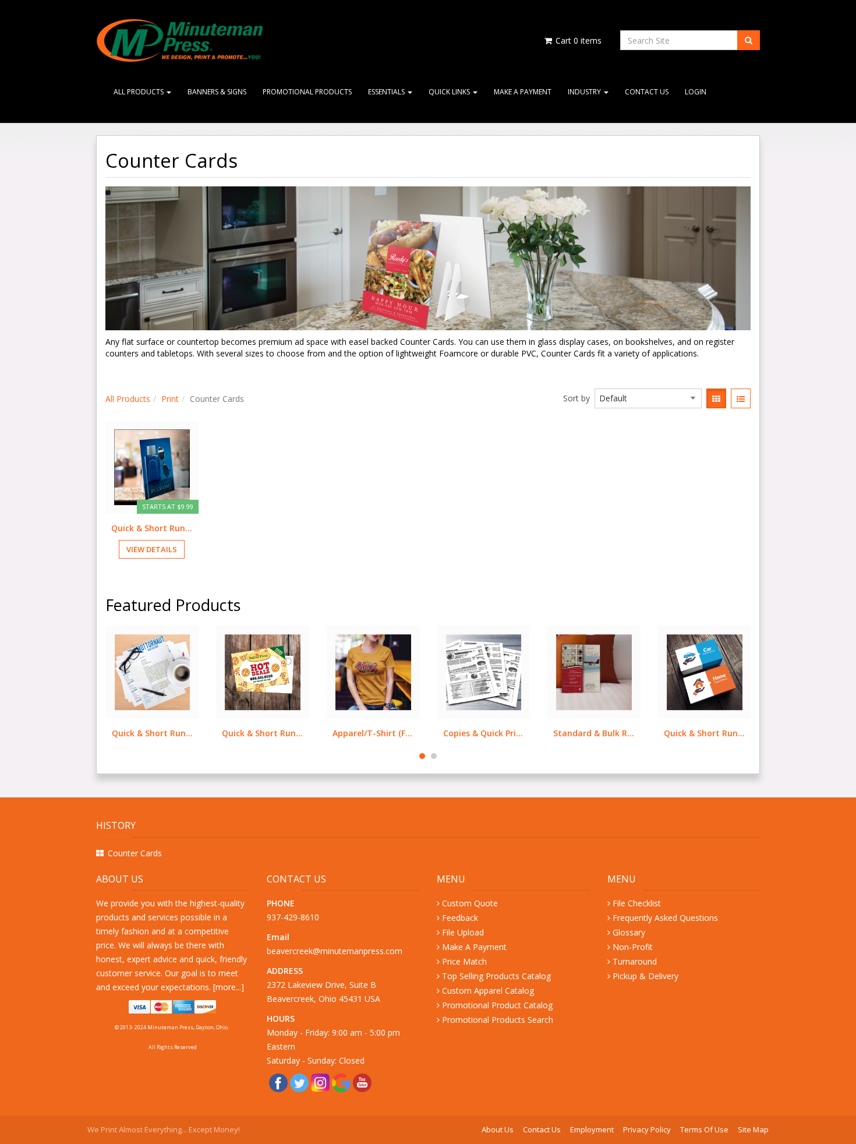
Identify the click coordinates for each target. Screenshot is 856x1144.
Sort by (576, 398)
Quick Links (450, 92)
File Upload (463, 932)
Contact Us (646, 92)
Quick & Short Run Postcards (152, 733)
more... (228, 987)
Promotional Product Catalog (497, 1005)
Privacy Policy (647, 1129)
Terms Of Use (704, 1129)
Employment (592, 1129)
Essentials (387, 92)
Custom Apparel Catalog (488, 990)
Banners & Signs (217, 92)
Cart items (577, 40)
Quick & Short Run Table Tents (704, 733)
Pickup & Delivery (645, 975)
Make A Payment (522, 92)
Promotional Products (307, 92)
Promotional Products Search (497, 1019)
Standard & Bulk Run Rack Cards (483, 733)
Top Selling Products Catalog (496, 975)
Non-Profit (633, 946)
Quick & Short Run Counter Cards (152, 528)
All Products (139, 92)
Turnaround (635, 961)
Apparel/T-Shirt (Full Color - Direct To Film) (262, 733)
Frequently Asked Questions (665, 917)
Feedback (460, 917)
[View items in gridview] (716, 398)
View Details (151, 549)
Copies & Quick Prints (373, 733)
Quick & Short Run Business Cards (594, 733)
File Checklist (637, 903)
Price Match (464, 961)
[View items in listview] (741, 398)
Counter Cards (135, 853)
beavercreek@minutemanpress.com (336, 950)
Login (695, 92)
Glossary (629, 932)
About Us (498, 1129)
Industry (585, 92)
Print (170, 398)
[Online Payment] (172, 1007)
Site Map (753, 1129)
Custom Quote (470, 903)
